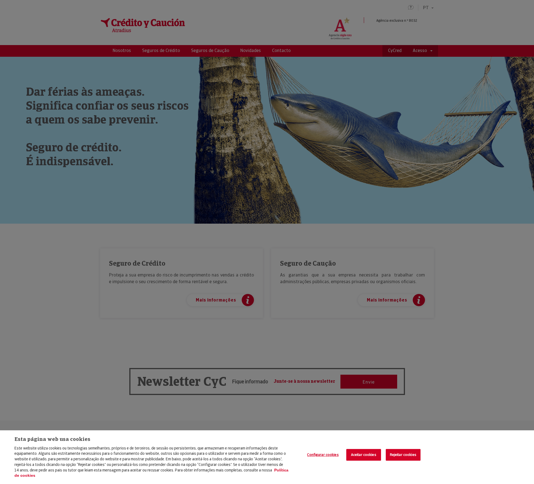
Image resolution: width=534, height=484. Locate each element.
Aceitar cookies (363, 455)
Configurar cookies (322, 455)
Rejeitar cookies (403, 455)
